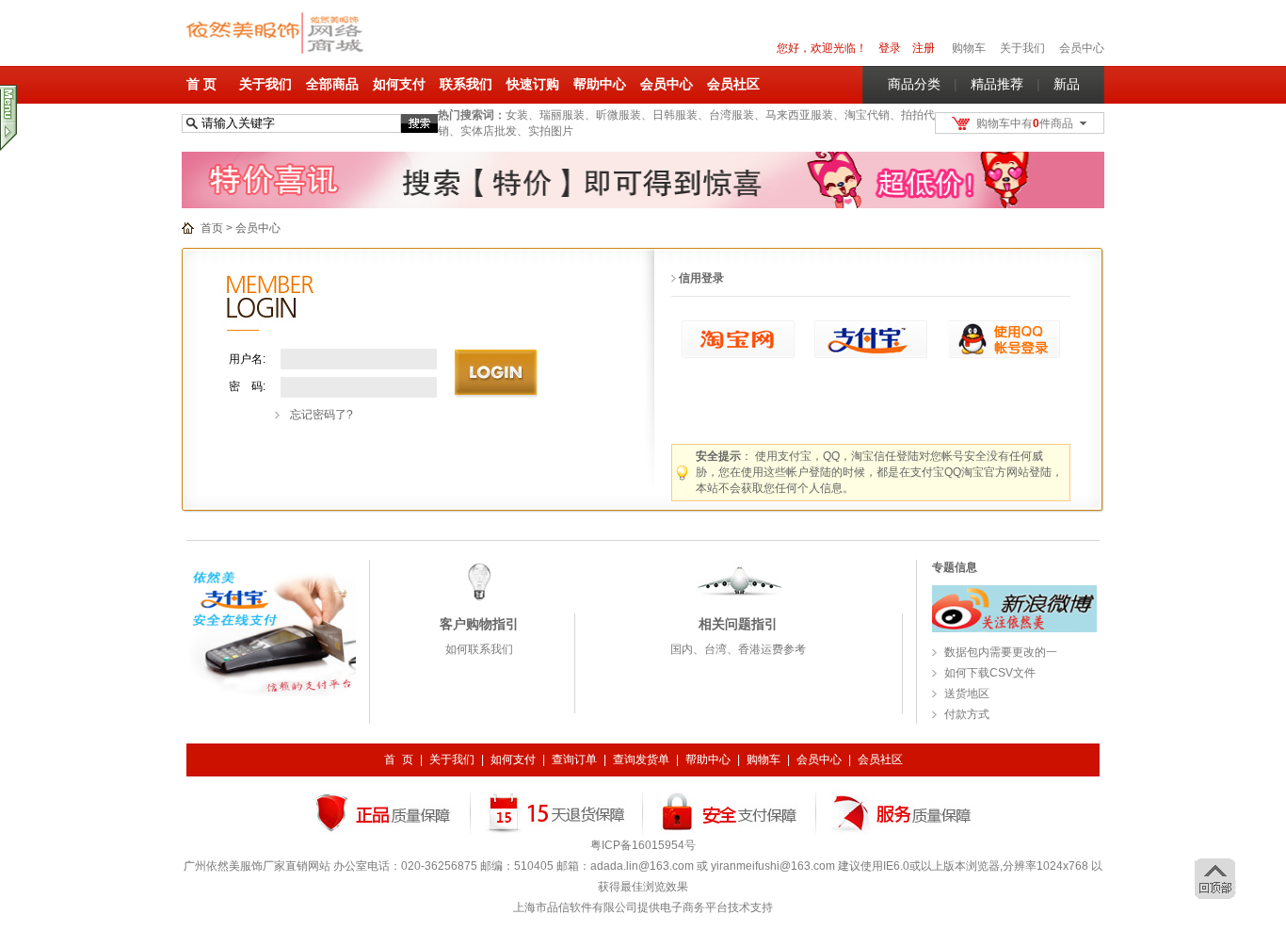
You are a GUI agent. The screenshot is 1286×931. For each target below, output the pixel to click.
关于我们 (265, 83)
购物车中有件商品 (1024, 123)
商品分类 (914, 83)
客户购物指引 (479, 623)
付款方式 (966, 714)
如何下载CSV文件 (990, 672)
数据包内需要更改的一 (1000, 652)
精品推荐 (997, 83)
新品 (1066, 83)
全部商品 (332, 83)
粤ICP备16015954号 (643, 845)
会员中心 (1081, 48)
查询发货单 (641, 759)
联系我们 (466, 83)
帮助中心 (599, 83)
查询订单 (574, 759)
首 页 (201, 83)
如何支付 (399, 83)
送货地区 (966, 693)
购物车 (763, 759)
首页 (212, 228)
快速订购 (532, 83)
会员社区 (733, 83)
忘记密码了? (321, 414)
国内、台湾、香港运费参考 (738, 649)
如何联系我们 (479, 649)
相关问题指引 (738, 623)
